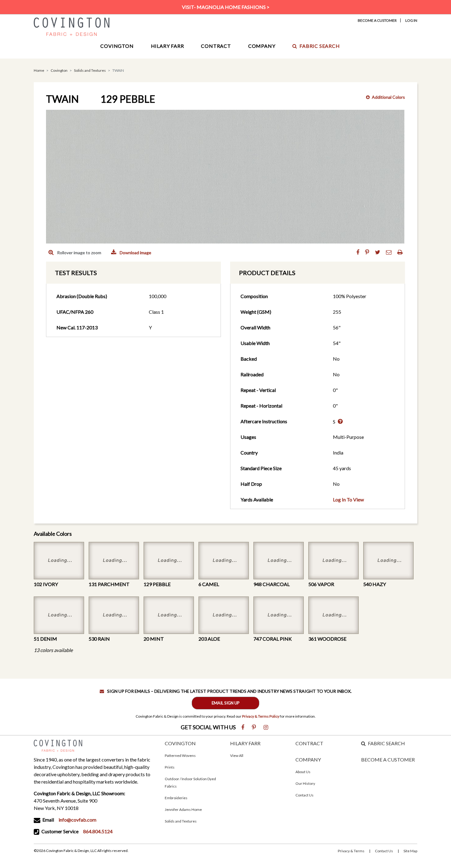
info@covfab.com (77, 820)
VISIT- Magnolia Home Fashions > (225, 7)
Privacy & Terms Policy (260, 716)
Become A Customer (377, 20)
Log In (411, 20)
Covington (59, 70)
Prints (170, 767)
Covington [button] (116, 46)
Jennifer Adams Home (183, 809)
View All (236, 755)
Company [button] (262, 46)
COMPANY (308, 759)
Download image (135, 252)
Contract (216, 46)
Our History (305, 783)
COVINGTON (180, 743)
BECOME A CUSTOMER (388, 759)
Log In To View (348, 499)
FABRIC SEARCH (386, 743)
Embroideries (176, 798)
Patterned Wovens (180, 755)
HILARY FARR (245, 743)
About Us (302, 771)
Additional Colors (388, 97)
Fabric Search (319, 46)
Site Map (410, 851)
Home (39, 70)
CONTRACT (309, 743)
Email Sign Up (226, 702)
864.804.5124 (98, 831)
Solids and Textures (90, 70)
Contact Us (304, 795)
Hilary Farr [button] (167, 46)
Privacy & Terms (351, 851)
